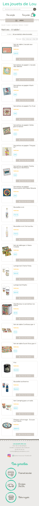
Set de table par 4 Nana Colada (22, 246)
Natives (21, 25)
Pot (14, 362)
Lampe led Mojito (20, 285)
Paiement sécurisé (24, 473)
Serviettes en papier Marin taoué (23, 86)
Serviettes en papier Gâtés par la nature (23, 125)
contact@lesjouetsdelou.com (19, 451)
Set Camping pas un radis (23, 401)
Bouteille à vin (18, 207)
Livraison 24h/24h (21, 485)
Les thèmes (15, 25)
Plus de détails (26, 59)
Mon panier (28, 15)
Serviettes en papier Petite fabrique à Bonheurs (23, 167)
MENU (21, 20)
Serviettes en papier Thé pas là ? (24, 146)
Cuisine (8, 25)
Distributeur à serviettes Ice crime (24, 304)
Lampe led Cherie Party (22, 266)
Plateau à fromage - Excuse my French (24, 420)
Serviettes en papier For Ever (24, 106)
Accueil (3, 25)
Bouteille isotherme (21, 381)
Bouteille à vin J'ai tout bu (23, 226)
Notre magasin (23, 497)
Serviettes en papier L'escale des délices (24, 65)
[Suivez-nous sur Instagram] (9, 455)
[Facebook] (21, 455)
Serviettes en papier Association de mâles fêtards (24, 187)
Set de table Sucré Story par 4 (24, 343)
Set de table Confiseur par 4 (24, 324)
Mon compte (10, 15)
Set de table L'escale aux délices (22, 45)
